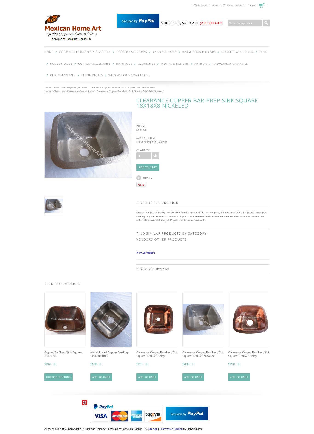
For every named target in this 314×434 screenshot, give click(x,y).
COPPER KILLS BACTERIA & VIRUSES (85, 52)
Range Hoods (61, 64)
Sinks (263, 52)
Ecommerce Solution (171, 429)
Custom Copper (63, 75)
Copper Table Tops (131, 52)
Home (47, 87)
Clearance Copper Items (80, 91)
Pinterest (85, 402)
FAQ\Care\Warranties (230, 64)
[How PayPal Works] (138, 26)
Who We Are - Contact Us (129, 75)
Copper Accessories (94, 64)
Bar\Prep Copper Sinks (75, 87)
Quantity (143, 150)
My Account (200, 5)
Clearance (146, 64)
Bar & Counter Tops (199, 52)
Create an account (233, 5)
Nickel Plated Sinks (237, 52)
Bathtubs (124, 64)
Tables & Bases (165, 52)
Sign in (215, 5)
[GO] (266, 23)
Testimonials (92, 75)
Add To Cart (101, 377)
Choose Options (58, 377)
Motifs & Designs (175, 64)
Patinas (200, 64)
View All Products (145, 252)
